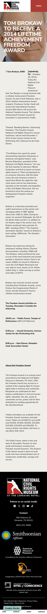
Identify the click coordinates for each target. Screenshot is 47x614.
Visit (4, 612)
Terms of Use (19, 603)
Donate (41, 612)
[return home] (12, 3)
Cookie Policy (8, 603)
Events (16, 612)
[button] (39, 6)
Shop (29, 612)
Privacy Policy (32, 601)
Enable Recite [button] (12, 608)
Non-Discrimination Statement (15, 601)
